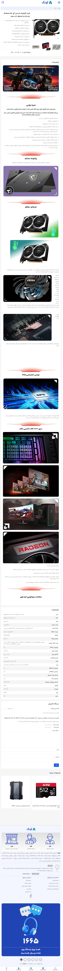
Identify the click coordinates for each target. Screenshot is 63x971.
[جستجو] (2, 2)
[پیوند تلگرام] (12, 52)
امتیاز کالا (56, 727)
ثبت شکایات (28, 892)
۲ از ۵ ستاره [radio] (49, 724)
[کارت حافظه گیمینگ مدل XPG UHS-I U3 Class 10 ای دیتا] (46, 790)
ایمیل (57, 757)
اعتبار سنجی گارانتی (53, 883)
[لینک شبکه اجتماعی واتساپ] (14, 52)
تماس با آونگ (28, 883)
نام (57, 750)
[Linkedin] (36, 959)
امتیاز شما (56, 725)
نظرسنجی (28, 889)
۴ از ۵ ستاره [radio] (46, 724)
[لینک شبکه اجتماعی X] (20, 52)
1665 (31, 941)
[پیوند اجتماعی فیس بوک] (22, 52)
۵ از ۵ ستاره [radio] (45, 724)
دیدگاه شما (55, 731)
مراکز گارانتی (55, 880)
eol (55, 8)
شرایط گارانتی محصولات (52, 889)
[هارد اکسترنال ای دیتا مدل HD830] (16, 790)
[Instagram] (40, 959)
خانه (59, 8)
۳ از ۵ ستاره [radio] (48, 724)
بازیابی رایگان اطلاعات (53, 886)
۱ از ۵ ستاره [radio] (50, 724)
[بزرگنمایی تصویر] (58, 38)
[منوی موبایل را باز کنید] (59, 2)
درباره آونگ (28, 880)
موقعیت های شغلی (26, 886)
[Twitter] (33, 959)
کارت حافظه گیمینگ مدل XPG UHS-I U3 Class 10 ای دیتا (46, 807)
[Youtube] (25, 959)
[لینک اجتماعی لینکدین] (16, 52)
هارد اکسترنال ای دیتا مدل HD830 (21, 806)
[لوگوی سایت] (47, 2)
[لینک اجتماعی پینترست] (18, 52)
